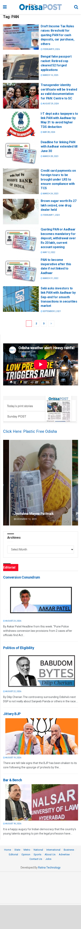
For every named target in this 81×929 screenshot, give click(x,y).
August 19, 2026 (13, 758)
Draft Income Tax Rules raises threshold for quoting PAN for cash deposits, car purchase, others (57, 35)
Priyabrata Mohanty (29, 514)
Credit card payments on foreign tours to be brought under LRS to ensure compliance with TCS (58, 179)
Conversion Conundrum (21, 577)
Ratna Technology (49, 867)
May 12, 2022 (48, 252)
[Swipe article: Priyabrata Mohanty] (40, 482)
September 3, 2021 (51, 311)
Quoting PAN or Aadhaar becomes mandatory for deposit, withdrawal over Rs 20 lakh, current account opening (58, 238)
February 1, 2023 (51, 215)
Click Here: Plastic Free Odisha (30, 431)
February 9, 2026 (51, 49)
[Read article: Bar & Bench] (41, 802)
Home (7, 849)
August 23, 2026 (13, 621)
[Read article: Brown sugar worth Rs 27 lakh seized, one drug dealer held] (21, 211)
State (17, 849)
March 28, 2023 (50, 156)
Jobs (48, 858)
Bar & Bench (12, 780)
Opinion (25, 854)
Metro (27, 849)
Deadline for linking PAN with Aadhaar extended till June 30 (59, 146)
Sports (37, 854)
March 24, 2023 (50, 194)
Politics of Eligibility (18, 648)
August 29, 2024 (50, 104)
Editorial (13, 854)
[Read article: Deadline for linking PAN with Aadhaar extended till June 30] (21, 153)
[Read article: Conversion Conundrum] (41, 599)
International (53, 849)
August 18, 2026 (13, 824)
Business (69, 849)
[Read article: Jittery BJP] (41, 736)
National (38, 849)
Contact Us (35, 858)
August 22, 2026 (13, 691)
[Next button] (75, 482)
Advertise (64, 854)
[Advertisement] (40, 917)
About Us (50, 854)
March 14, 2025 (50, 75)
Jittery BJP (12, 714)
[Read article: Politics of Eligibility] (41, 670)
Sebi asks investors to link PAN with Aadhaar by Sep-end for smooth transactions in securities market (59, 297)
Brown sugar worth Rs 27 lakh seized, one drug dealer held (58, 205)
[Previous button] (6, 482)
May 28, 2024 (48, 132)
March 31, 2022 (50, 278)
